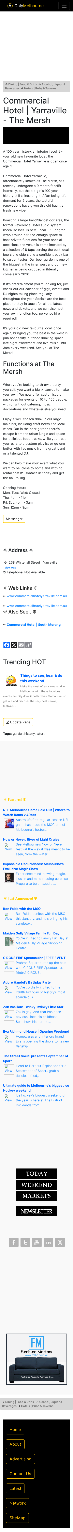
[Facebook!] (13, 1241)
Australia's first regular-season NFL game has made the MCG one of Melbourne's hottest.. (42, 825)
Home (15, 1429)
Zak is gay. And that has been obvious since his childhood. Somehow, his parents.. (38, 1017)
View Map (10, 567)
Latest (15, 1488)
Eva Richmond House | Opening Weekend (36, 1031)
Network (18, 1503)
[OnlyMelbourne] (10, 5)
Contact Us (20, 1473)
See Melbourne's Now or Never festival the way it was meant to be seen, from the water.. (43, 849)
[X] (25, 1241)
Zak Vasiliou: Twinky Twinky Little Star (33, 1007)
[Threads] (59, 1241)
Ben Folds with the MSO (22, 909)
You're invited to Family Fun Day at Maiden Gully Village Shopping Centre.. (42, 943)
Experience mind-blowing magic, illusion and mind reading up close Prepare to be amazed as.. (42, 879)
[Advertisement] (36, 47)
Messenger (14, 519)
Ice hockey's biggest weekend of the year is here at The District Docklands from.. (40, 1100)
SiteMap (17, 1517)
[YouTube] (36, 1241)
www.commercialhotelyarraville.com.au (37, 596)
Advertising (20, 1459)
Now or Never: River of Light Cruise (31, 839)
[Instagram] (48, 1241)
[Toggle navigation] (64, 6)
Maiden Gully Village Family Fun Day (31, 933)
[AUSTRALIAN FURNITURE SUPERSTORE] (36, 1359)
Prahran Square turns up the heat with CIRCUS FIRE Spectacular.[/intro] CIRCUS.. (41, 968)
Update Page (19, 722)
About (15, 1444)
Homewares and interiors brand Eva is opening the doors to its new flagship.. (43, 1041)
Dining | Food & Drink (22, 84)
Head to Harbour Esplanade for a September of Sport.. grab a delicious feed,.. (41, 1071)
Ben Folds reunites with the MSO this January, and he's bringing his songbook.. (42, 918)
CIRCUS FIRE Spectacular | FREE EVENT (34, 958)
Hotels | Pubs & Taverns (40, 88)
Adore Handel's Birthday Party (27, 982)
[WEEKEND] (36, 1196)
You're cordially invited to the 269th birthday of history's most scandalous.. (40, 992)
